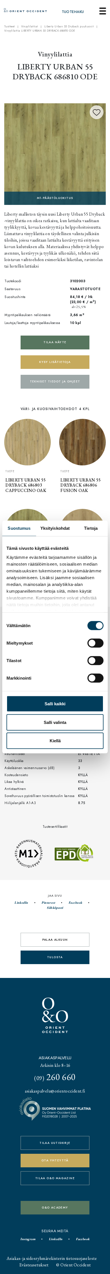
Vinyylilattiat (29, 27)
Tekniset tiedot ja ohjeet (55, 381)
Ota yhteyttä (55, 1160)
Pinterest (48, 902)
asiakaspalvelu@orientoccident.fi (55, 1091)
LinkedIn (21, 902)
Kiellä (55, 740)
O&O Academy (55, 1207)
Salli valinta (55, 722)
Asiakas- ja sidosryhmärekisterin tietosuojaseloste (51, 1258)
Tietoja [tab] (91, 528)
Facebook (75, 902)
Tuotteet (9, 27)
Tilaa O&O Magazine (55, 1178)
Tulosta (55, 957)
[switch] (95, 643)
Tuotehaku (73, 11)
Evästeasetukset (34, 1265)
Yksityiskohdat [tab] (55, 528)
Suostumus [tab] (19, 528)
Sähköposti (55, 907)
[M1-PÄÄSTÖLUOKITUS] (55, 153)
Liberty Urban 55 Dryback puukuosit (69, 27)
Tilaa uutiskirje (54, 1143)
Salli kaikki (55, 703)
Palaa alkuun (55, 940)
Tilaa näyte (54, 342)
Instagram (27, 1239)
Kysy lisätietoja (55, 362)
